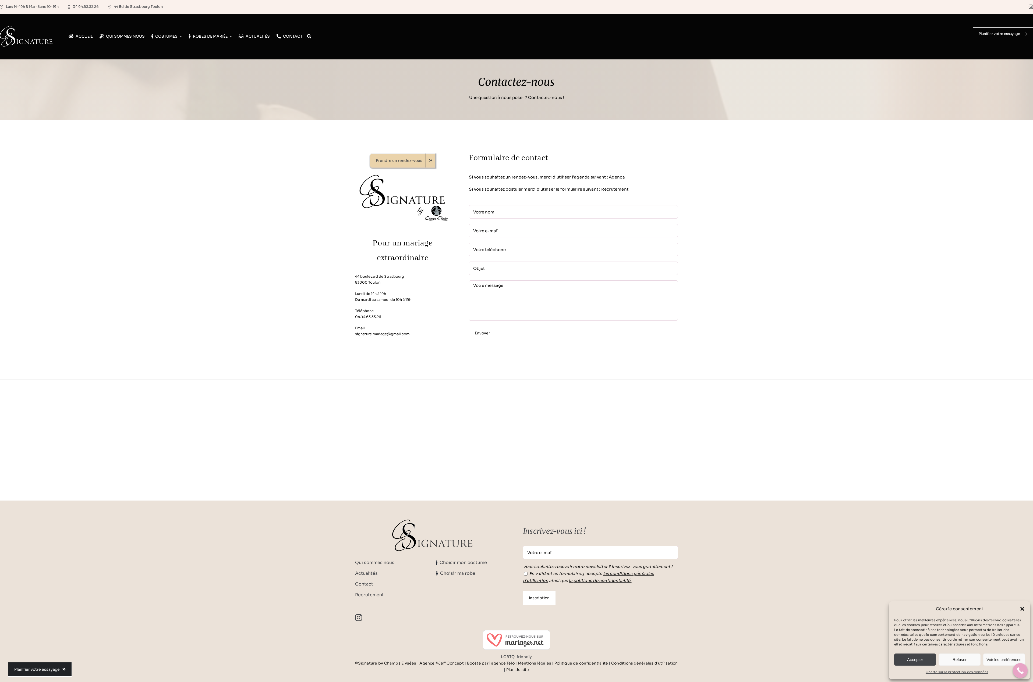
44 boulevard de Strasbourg (379, 276)
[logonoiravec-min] (402, 174)
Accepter (915, 659)
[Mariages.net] (516, 640)
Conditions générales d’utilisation (644, 663)
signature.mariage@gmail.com (382, 334)
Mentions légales (534, 663)
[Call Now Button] (1020, 670)
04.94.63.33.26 (368, 317)
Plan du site (517, 669)
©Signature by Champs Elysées (385, 663)
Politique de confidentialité (581, 663)
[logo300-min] (432, 521)
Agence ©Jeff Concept (441, 663)
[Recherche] (309, 36)
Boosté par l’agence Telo (491, 663)
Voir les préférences (1003, 659)
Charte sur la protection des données (957, 672)
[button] (1022, 609)
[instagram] (1031, 7)
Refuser (960, 659)
